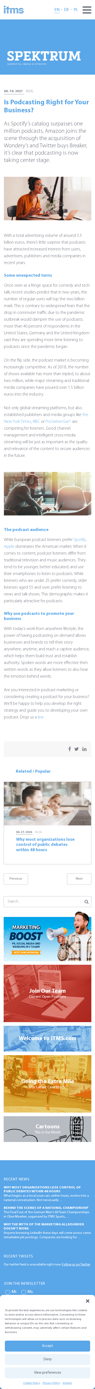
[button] (87, 1301)
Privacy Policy (51, 1383)
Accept (47, 1346)
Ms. (30, 1292)
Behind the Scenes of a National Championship (46, 1208)
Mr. (14, 1292)
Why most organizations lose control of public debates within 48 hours (42, 1190)
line (41, 717)
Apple (9, 547)
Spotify (80, 540)
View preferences (47, 1373)
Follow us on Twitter (76, 1264)
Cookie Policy (31, 1383)
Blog (29, 91)
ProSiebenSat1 (58, 422)
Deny (48, 1359)
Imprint (67, 1383)
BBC (36, 422)
